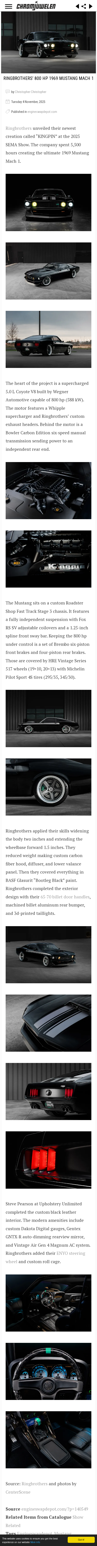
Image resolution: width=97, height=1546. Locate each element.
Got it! (81, 1539)
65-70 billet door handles (65, 897)
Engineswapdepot (34, 1533)
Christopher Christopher (30, 92)
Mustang (63, 1533)
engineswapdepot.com (42, 112)
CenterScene (18, 1492)
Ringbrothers (19, 128)
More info (35, 1542)
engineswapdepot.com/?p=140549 (54, 1509)
